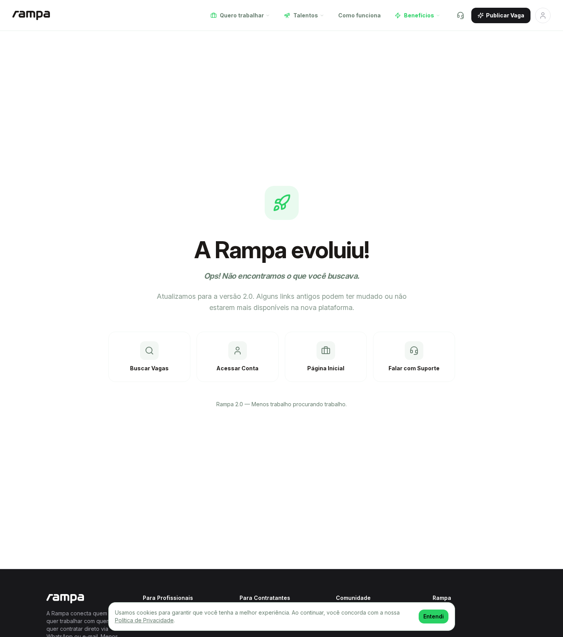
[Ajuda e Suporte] (460, 15)
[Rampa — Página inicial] (31, 15)
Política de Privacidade (144, 620)
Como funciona (359, 15)
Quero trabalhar (242, 15)
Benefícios (419, 15)
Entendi (433, 616)
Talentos (305, 15)
